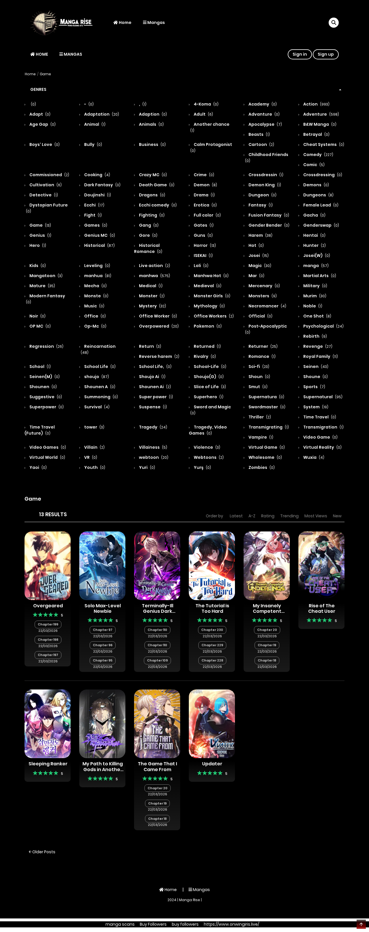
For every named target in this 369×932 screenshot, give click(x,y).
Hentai (313, 235)
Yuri (146, 467)
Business (152, 144)
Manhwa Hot (211, 276)
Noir (37, 316)
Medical (150, 286)
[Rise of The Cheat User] (321, 565)
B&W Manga (319, 124)
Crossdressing (322, 175)
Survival (96, 407)
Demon (205, 185)
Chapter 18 (267, 660)
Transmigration (323, 427)
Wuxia (313, 457)
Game (45, 74)
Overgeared (48, 605)
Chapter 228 (212, 660)
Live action (154, 265)
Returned (207, 346)
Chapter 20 (267, 629)
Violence (206, 447)
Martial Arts (319, 276)
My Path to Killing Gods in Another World (102, 769)
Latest (236, 516)
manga (315, 265)
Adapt (39, 114)
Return (149, 346)
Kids (37, 265)
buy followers (185, 924)
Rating (267, 516)
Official (260, 316)
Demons (315, 185)
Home (124, 22)
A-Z (251, 516)
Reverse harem (158, 356)
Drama (204, 195)
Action (316, 104)
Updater (212, 763)
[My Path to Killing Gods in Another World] (102, 723)
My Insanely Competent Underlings (267, 611)
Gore (147, 235)
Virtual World (47, 457)
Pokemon (207, 326)
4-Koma (206, 104)
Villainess (152, 447)
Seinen (315, 366)
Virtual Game (266, 447)
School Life (99, 366)
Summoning (100, 397)
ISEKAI (203, 255)
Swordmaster (266, 407)
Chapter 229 (212, 645)
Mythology (209, 306)
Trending (289, 516)
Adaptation (101, 114)
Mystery (152, 306)
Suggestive (45, 397)
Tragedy (152, 427)
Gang (148, 225)
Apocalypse (265, 124)
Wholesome (265, 457)
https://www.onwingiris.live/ (231, 924)
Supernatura (266, 397)
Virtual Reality (322, 447)
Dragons (151, 195)
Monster (151, 296)
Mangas (155, 22)
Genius (40, 235)
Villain (94, 447)
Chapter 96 (102, 645)
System (315, 407)
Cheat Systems (323, 144)
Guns (203, 235)
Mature (42, 286)
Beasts (259, 134)
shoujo (96, 376)
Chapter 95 (102, 660)
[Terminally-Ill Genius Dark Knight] (157, 565)
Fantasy (260, 205)
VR (90, 457)
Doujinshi (97, 195)
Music (93, 306)
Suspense (152, 407)
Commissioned (49, 175)
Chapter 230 (212, 629)
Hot (256, 245)
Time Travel (319, 417)
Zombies (261, 467)
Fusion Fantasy (268, 215)
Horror (204, 245)
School (40, 366)
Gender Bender (268, 225)
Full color (207, 215)
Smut (258, 387)
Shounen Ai (154, 387)
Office (94, 316)
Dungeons (318, 195)
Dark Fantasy (102, 185)
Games (95, 225)
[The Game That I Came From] (157, 723)
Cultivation (45, 185)
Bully (92, 144)
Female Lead (320, 205)
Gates (203, 225)
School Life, (155, 366)
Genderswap (320, 225)
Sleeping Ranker (48, 763)
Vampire (260, 437)
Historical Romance (148, 248)
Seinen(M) (44, 376)
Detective (43, 195)
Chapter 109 (157, 660)
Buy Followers (153, 924)
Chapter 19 (267, 645)
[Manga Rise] (63, 22)
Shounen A (99, 387)
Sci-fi (258, 366)
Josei (258, 255)
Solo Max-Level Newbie (102, 608)
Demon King (264, 185)
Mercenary (264, 286)
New (337, 516)
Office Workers (213, 316)
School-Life (209, 366)
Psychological (323, 326)
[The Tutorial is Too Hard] (212, 565)
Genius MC (99, 235)
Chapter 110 (157, 629)
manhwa (154, 276)
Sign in (300, 54)
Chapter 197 (48, 655)
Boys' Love (44, 144)
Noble (312, 306)
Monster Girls (211, 296)
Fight (92, 215)
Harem (260, 235)
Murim (314, 296)
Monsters (262, 296)
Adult (203, 114)
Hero (37, 245)
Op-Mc (94, 326)
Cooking (96, 175)
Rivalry (204, 356)
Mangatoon (46, 276)
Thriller (259, 417)
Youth (94, 467)
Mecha (95, 286)
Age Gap (42, 124)
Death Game (156, 185)
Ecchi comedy (157, 205)
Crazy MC (152, 175)
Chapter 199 (48, 624)
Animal (94, 124)
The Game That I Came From (157, 766)
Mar (256, 276)
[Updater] (212, 723)
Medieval (207, 286)
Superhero (208, 397)
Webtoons (208, 457)
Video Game (320, 437)
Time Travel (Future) (40, 430)
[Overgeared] (48, 565)
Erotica (205, 205)
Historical (99, 245)
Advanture (264, 114)
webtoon (153, 457)
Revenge (317, 346)
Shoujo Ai (151, 376)
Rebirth (314, 336)
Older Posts (43, 852)
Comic (313, 165)
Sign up (326, 54)
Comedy (317, 154)
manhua (97, 276)
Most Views (315, 516)
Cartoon (261, 144)
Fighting (151, 215)
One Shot (316, 316)
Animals (151, 124)
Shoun (259, 376)
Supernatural (322, 397)
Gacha (313, 215)
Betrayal (316, 134)
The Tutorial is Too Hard (212, 608)
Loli (200, 265)
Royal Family (320, 356)
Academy (262, 104)
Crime (203, 175)
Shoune (315, 376)
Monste (95, 296)
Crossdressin (265, 175)
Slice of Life (209, 387)
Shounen (43, 387)
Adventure (320, 114)
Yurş (202, 467)
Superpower (46, 407)
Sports (313, 387)
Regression (46, 346)
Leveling (96, 265)
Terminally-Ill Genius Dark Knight (157, 611)
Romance (262, 356)
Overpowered (158, 326)
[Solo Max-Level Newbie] (102, 565)
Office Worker (157, 316)
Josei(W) (316, 255)
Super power (155, 397)
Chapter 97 (102, 629)
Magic (259, 265)
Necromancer (267, 306)
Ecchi (93, 205)
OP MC (40, 326)
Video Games (47, 447)
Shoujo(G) (208, 376)
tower (93, 427)
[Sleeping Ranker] (48, 723)
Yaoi (38, 467)
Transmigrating (268, 427)
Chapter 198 (48, 639)
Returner (263, 346)
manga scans (120, 924)
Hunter (314, 245)
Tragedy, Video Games (208, 430)
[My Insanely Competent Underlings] (267, 565)
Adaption (152, 114)
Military (314, 286)
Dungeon (262, 195)
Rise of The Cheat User (321, 608)
